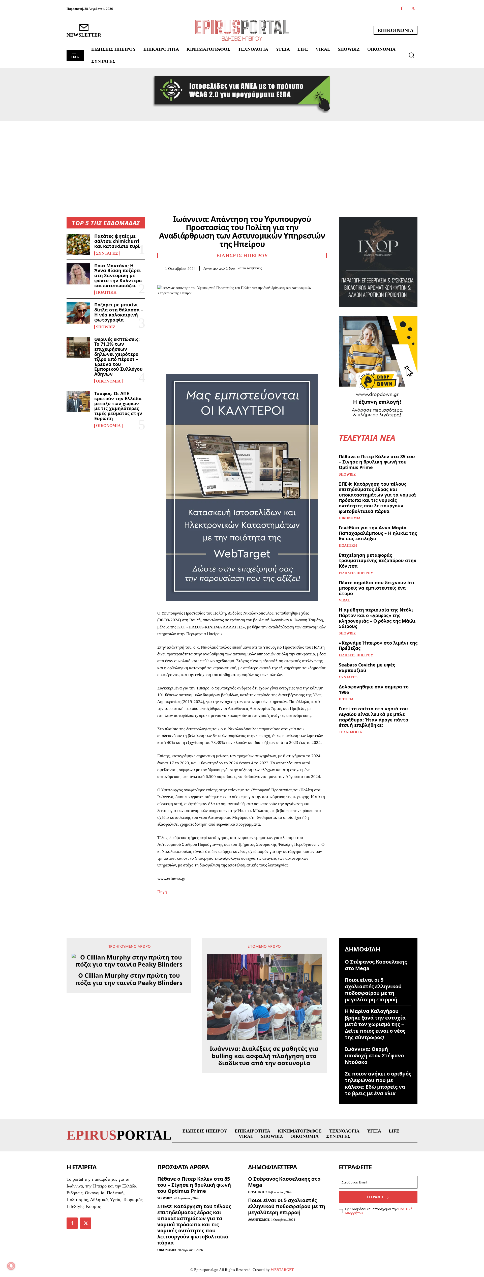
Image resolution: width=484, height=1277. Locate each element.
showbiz (105, 327)
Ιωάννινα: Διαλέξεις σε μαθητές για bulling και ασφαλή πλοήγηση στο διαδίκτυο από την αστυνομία (264, 1056)
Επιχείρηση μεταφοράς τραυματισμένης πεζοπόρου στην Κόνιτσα (377, 560)
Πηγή (162, 891)
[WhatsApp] (197, 278)
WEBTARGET (282, 1270)
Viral (344, 600)
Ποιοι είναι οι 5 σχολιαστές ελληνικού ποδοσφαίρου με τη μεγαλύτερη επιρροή (373, 989)
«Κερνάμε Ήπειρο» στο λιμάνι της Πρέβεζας (378, 645)
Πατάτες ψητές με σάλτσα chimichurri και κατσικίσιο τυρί (117, 241)
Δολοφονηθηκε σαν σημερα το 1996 (374, 689)
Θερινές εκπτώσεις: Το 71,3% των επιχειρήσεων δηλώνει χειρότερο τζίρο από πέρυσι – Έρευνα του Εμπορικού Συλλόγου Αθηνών (118, 356)
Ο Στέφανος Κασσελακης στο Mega (376, 965)
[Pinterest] (185, 278)
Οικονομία (108, 381)
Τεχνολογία (350, 732)
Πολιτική (106, 293)
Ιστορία (346, 699)
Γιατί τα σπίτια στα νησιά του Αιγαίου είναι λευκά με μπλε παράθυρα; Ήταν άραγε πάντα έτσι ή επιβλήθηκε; (373, 717)
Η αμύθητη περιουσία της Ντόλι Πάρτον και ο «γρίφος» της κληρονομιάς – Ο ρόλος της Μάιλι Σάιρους (377, 618)
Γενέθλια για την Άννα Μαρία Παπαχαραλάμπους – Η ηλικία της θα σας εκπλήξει (378, 533)
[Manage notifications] (11, 1266)
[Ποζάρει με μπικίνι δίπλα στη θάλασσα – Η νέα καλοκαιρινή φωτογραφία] (78, 313)
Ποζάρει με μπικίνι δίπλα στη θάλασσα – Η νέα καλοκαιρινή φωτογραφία (118, 312)
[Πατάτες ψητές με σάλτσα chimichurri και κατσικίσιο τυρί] (78, 244)
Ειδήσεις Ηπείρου (242, 255)
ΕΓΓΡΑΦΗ (375, 1197)
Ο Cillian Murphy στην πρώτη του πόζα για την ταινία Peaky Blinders (129, 979)
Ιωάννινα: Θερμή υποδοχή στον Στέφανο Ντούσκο (374, 1055)
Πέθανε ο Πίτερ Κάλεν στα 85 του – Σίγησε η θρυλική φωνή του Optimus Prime (377, 461)
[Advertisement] (242, 159)
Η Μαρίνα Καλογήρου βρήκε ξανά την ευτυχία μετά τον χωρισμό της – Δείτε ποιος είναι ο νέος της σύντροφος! (375, 1024)
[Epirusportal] (242, 30)
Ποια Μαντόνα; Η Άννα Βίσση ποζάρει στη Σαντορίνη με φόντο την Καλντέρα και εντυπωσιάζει (118, 275)
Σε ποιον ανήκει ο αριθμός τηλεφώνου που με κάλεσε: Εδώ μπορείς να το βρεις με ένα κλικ (378, 1083)
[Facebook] (401, 8)
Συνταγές (107, 253)
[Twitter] (413, 8)
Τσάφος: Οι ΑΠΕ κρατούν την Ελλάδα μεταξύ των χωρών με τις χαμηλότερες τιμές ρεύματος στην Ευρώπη (118, 405)
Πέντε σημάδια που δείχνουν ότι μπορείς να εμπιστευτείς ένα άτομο (376, 587)
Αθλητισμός (258, 1220)
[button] (411, 55)
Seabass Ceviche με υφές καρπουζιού (367, 667)
